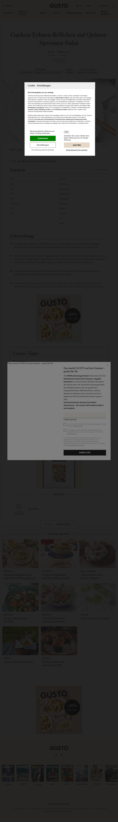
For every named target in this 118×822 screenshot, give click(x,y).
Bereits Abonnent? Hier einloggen (76, 150)
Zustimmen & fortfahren (43, 138)
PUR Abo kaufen (77, 145)
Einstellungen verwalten (43, 145)
